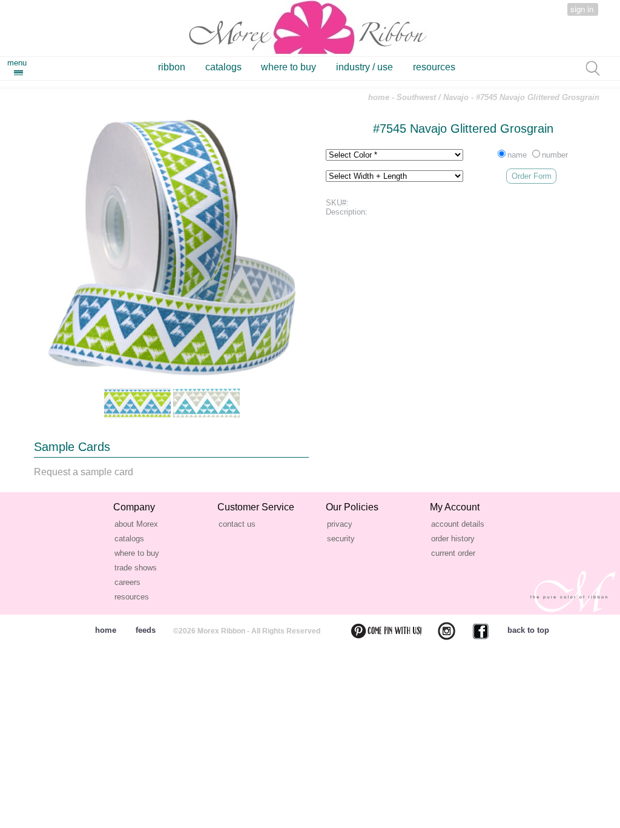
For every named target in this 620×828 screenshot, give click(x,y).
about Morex (136, 524)
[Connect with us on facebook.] (473, 631)
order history (453, 538)
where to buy (288, 67)
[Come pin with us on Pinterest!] (379, 631)
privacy (339, 524)
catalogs (223, 67)
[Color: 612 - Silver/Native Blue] (206, 403)
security (341, 538)
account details (457, 524)
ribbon (171, 67)
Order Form (532, 176)
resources (434, 67)
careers (127, 582)
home (378, 97)
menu (17, 62)
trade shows (135, 567)
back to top (528, 630)
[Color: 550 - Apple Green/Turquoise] (137, 403)
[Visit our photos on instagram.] (439, 631)
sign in (581, 9)
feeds (146, 630)
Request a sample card (83, 472)
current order (453, 553)
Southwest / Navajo (433, 97)
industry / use (364, 67)
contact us (237, 524)
